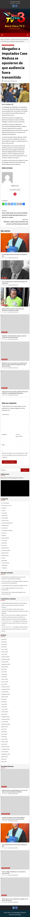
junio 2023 (4, 701)
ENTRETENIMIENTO (7, 523)
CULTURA (4, 513)
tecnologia (4, 560)
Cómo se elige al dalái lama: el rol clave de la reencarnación (12, 588)
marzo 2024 (4, 679)
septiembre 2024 (5, 664)
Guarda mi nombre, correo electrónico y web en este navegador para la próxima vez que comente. (15, 455)
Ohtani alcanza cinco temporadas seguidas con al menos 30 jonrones (13, 593)
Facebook (18, 3)
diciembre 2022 (5, 716)
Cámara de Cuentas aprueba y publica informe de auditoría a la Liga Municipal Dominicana (15, 392)
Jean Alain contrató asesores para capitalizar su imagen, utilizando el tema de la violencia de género (14, 611)
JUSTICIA (4, 533)
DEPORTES (4, 515)
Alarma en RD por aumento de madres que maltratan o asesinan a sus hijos (13, 309)
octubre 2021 (4, 751)
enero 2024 (4, 684)
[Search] (28, 35)
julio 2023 (3, 699)
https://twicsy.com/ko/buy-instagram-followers (13, 615)
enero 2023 (4, 714)
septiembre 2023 (5, 694)
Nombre (4, 434)
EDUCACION (5, 520)
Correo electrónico (19, 436)
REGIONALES (5, 555)
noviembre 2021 (5, 749)
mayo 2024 (4, 674)
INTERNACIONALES (6, 530)
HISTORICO (4, 528)
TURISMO (4, 568)
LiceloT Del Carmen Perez (13, 257)
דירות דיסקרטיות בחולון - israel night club (11, 621)
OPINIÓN (4, 543)
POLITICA (4, 545)
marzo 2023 (4, 709)
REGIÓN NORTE (5, 550)
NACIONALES (11, 45)
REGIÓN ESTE (5, 548)
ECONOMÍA (4, 518)
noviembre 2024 (5, 659)
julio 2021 (3, 759)
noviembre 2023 (5, 689)
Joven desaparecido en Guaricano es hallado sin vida (14, 585)
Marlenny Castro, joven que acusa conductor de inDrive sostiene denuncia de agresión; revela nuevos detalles (14, 364)
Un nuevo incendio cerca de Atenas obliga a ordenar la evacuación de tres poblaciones (14, 582)
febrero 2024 (4, 681)
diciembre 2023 (5, 686)
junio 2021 (4, 761)
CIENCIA (3, 508)
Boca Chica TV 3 (14, 26)
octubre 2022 (4, 721)
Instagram (12, 3)
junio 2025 (4, 641)
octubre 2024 (4, 661)
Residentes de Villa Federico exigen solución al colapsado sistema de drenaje (14, 336)
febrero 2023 (4, 711)
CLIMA (3, 510)
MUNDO (3, 535)
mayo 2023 (4, 704)
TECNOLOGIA (5, 563)
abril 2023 (4, 706)
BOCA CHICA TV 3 (6, 505)
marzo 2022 (4, 739)
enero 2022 (4, 744)
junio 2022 (4, 731)
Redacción (14, 81)
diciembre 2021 (5, 746)
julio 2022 (3, 729)
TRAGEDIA (4, 565)
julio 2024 (3, 669)
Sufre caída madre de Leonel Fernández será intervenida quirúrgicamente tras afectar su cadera (15, 214)
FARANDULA (4, 525)
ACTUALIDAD (4, 45)
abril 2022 (4, 736)
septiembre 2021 (5, 754)
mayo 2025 (4, 644)
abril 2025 (4, 646)
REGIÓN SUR (4, 553)
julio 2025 (3, 639)
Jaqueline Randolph (6, 603)
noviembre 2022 (5, 719)
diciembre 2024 (5, 656)
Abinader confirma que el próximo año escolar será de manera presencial (16, 222)
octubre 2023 (4, 691)
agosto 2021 (4, 756)
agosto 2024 (4, 666)
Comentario (6, 414)
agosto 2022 (4, 726)
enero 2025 (4, 654)
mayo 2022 (4, 734)
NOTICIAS (4, 540)
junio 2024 (4, 671)
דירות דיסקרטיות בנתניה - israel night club (11, 627)
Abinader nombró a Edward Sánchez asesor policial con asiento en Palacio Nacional (14, 605)
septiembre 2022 (5, 724)
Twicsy (3, 609)
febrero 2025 (4, 651)
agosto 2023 (4, 696)
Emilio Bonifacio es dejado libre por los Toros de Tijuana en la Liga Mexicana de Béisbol (13, 577)
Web (3, 445)
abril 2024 (4, 676)
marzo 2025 (4, 649)
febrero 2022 (4, 741)
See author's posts (15, 189)
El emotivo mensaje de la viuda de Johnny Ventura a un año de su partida (14, 623)
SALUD (3, 558)
